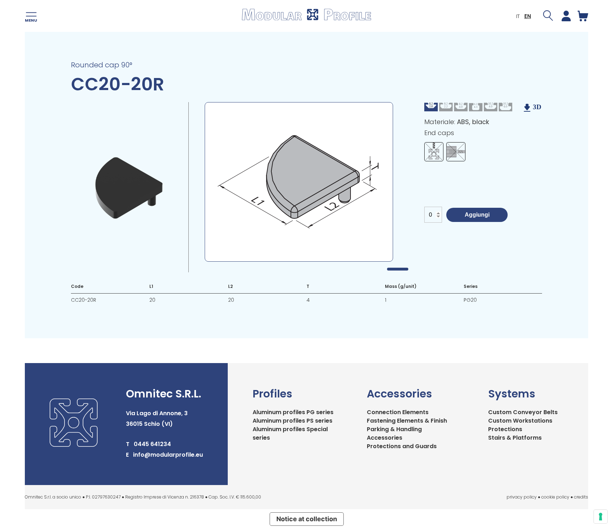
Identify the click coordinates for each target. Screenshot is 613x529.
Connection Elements (398, 412)
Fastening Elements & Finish (407, 421)
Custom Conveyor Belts (523, 412)
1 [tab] (397, 269)
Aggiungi (477, 215)
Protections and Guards (402, 446)
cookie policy (555, 497)
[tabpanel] (299, 182)
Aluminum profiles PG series (293, 412)
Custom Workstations (520, 421)
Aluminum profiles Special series (290, 433)
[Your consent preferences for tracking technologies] (600, 516)
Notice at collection (306, 519)
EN (527, 16)
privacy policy (522, 497)
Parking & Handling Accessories (394, 433)
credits (581, 497)
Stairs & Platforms (515, 438)
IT (518, 16)
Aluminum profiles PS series (292, 421)
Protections (505, 429)
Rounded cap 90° (101, 65)
